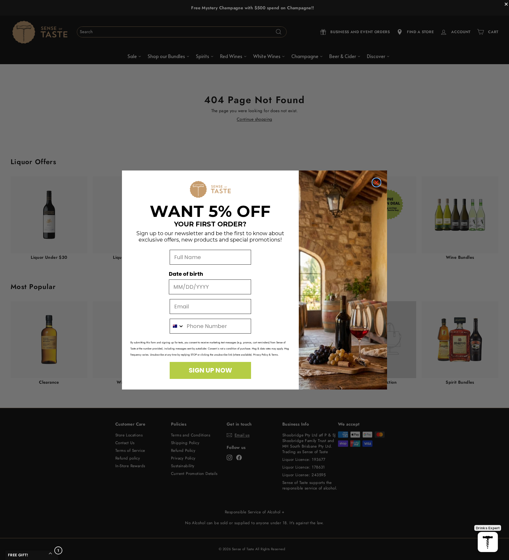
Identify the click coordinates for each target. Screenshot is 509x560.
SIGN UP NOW (210, 370)
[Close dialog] (376, 182)
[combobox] (177, 326)
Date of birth (186, 274)
